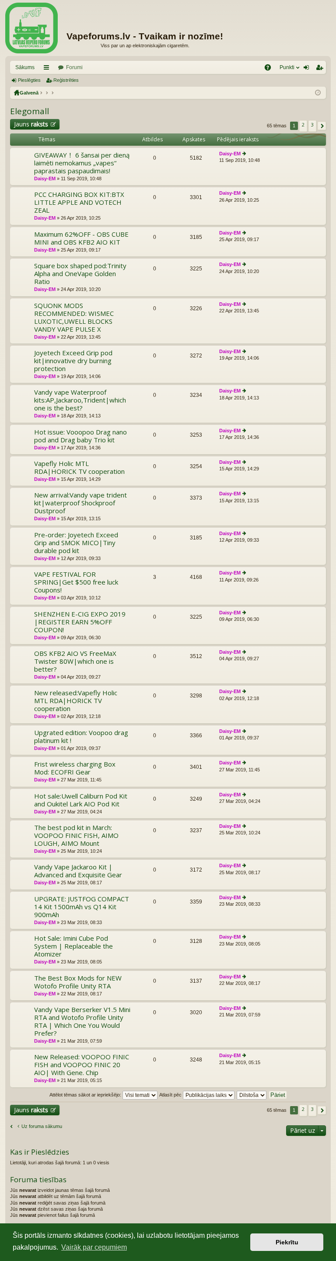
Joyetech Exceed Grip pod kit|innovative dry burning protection (73, 361)
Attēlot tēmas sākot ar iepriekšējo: (85, 1094)
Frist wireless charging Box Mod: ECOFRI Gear (75, 768)
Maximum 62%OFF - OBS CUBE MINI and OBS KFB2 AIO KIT (81, 238)
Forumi (74, 67)
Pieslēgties (29, 80)
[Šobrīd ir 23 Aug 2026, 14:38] (318, 92)
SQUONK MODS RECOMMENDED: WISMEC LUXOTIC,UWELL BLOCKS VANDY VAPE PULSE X (74, 317)
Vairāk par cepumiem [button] (94, 1247)
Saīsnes (48, 69)
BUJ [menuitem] (270, 69)
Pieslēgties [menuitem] (308, 69)
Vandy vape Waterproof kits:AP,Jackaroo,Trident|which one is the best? (80, 400)
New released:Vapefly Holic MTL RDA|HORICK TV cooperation (75, 701)
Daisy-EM (45, 178)
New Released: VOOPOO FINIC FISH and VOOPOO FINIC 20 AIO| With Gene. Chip (81, 1065)
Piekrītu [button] (287, 1242)
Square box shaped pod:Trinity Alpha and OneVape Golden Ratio (80, 274)
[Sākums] (31, 28)
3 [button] (312, 124)
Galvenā (29, 92)
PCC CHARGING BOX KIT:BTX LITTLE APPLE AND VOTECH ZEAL (79, 202)
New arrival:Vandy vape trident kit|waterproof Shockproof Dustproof (80, 503)
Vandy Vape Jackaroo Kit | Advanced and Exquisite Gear (78, 871)
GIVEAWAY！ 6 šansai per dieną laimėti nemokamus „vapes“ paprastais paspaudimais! (82, 163)
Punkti (287, 67)
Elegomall (29, 111)
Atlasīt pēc (171, 1094)
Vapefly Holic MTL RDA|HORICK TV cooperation (79, 467)
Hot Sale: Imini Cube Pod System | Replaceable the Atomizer (73, 946)
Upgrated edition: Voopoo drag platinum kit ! (81, 737)
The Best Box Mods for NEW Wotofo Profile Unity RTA (78, 982)
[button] (322, 126)
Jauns (31, 124)
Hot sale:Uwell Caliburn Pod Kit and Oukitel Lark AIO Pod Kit (80, 800)
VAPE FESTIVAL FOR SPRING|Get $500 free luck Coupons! (76, 582)
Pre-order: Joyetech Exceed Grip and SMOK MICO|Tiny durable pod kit (76, 543)
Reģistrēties (66, 80)
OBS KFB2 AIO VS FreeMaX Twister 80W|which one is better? (75, 661)
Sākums (25, 67)
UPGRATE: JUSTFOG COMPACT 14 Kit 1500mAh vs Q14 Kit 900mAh (81, 907)
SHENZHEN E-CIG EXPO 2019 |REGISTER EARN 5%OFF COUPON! (80, 622)
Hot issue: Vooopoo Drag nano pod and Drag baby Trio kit (80, 436)
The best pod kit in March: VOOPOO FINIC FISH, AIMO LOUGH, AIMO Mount (76, 835)
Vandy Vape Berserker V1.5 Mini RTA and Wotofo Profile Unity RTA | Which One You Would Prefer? (82, 1021)
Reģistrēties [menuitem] (321, 69)
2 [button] (303, 124)
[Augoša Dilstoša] (252, 1094)
